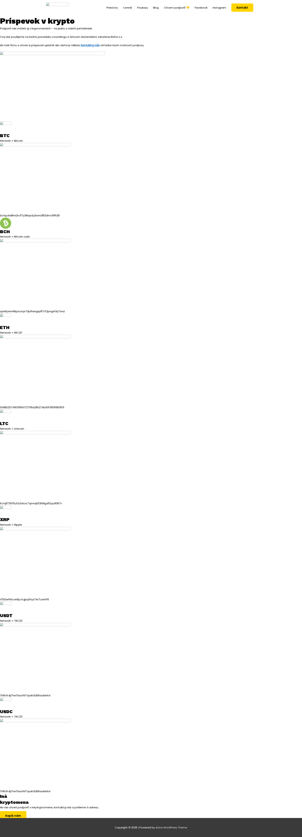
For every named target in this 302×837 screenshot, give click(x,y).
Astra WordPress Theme (171, 827)
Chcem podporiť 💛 (176, 7)
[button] (242, 7)
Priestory (112, 7)
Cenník (127, 7)
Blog (156, 7)
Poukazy (142, 7)
